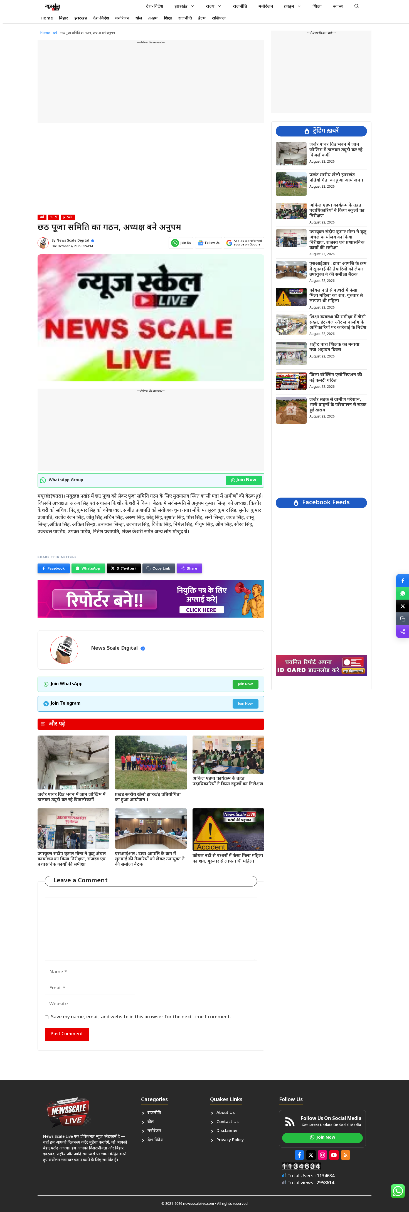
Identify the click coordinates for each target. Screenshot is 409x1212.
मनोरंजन (265, 7)
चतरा (53, 217)
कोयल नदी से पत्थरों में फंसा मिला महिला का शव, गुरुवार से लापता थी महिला (228, 858)
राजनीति (240, 7)
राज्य (210, 7)
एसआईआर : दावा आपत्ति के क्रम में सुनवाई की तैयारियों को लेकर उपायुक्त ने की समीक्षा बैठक (150, 859)
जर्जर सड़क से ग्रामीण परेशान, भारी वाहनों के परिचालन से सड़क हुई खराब (337, 405)
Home (47, 18)
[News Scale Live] (53, 7)
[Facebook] (402, 580)
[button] (356, 7)
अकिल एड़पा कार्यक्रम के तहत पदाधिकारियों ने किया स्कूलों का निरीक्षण (228, 781)
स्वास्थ (338, 7)
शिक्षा (317, 7)
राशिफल (219, 18)
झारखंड (181, 7)
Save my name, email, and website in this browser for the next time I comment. (141, 1017)
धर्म (55, 33)
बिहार (63, 18)
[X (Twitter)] (402, 606)
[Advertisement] (151, 84)
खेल (138, 18)
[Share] (402, 631)
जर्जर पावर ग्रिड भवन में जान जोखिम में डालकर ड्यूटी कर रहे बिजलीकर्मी (71, 797)
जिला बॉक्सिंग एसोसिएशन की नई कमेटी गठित (335, 377)
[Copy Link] (402, 618)
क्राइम (289, 7)
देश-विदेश (154, 7)
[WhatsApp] (402, 593)
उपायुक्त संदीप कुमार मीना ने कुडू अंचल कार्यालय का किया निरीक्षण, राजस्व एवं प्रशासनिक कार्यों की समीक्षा (72, 859)
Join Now (246, 480)
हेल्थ (202, 18)
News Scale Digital (72, 241)
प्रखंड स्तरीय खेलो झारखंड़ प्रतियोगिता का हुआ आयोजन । (148, 797)
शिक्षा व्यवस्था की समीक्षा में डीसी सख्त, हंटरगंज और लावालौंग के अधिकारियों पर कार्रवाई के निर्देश (337, 322)
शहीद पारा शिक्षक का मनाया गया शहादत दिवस (334, 347)
